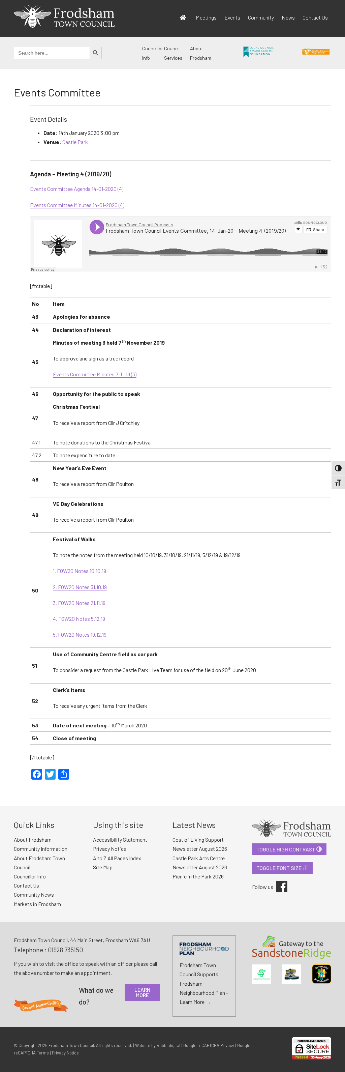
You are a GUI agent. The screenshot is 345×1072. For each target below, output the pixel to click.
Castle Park (75, 142)
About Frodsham (33, 839)
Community (261, 17)
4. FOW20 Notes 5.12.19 (79, 618)
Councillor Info (30, 876)
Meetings (206, 17)
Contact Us (315, 17)
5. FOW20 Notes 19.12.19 (79, 634)
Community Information (40, 848)
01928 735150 (65, 950)
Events (232, 17)
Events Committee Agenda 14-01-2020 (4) (76, 188)
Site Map (103, 867)
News (288, 17)
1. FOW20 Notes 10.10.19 (79, 571)
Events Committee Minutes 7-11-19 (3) (94, 374)
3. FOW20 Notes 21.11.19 (79, 603)
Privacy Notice (109, 848)
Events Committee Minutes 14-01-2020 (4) (77, 205)
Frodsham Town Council (71, 1045)
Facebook (277, 880)
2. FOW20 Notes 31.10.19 (80, 587)
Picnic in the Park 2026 (198, 876)
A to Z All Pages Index (117, 858)
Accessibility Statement (120, 839)
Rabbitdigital (168, 1045)
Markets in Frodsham (37, 904)
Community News (34, 894)
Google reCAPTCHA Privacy (208, 1045)
